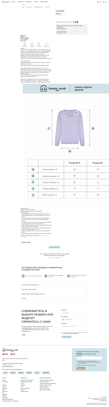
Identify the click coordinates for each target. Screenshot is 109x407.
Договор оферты (44, 386)
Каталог (13, 1)
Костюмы (4, 385)
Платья (4, 386)
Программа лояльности (26, 381)
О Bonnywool (20, 1)
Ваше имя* (63, 310)
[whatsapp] (24, 334)
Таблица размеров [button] (59, 14)
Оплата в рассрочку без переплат (48, 383)
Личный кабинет (44, 1)
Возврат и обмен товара (45, 385)
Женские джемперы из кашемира (10, 401)
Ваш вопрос (64, 323)
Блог (22, 386)
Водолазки (4, 391)
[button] (62, 18)
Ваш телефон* (64, 316)
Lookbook (23, 385)
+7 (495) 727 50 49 (6, 365)
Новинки (4, 380)
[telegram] (98, 2)
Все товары (5, 381)
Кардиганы (4, 388)
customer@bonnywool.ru (27, 328)
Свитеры (4, 396)
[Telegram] (75, 22)
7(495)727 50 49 (45, 326)
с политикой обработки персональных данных (75, 333)
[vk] (100, 2)
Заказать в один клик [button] (61, 28)
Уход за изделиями (25, 388)
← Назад (23, 4)
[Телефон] (77, 22)
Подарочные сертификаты (27, 380)
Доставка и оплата (44, 381)
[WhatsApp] (73, 22)
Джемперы (4, 394)
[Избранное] (105, 2)
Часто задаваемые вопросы (46, 380)
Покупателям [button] (28, 1)
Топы (3, 393)
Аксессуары (5, 397)
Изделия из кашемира (7, 399)
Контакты (36, 1)
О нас (22, 383)
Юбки (3, 389)
